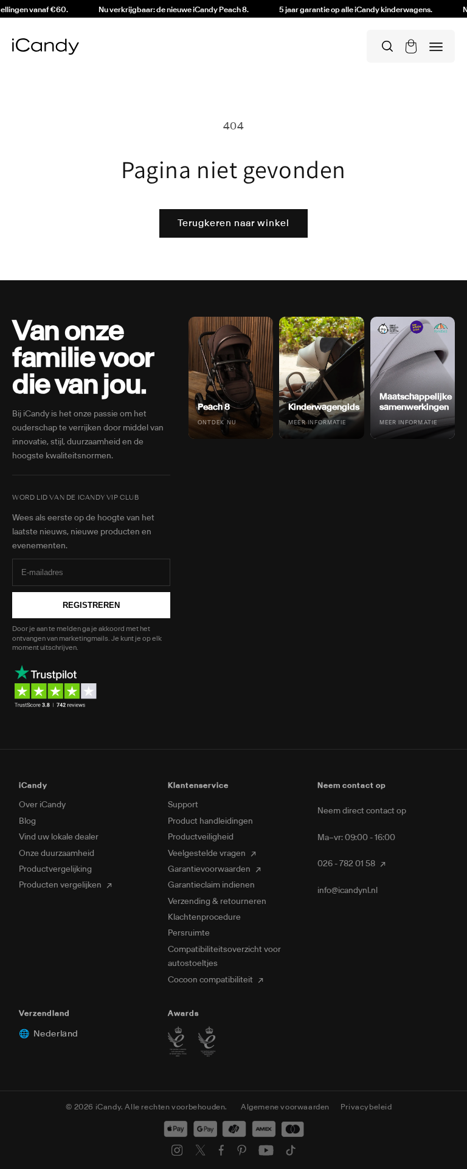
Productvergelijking (55, 869)
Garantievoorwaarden (210, 869)
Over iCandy (42, 804)
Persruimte (189, 933)
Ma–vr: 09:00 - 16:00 (356, 837)
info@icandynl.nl (347, 890)
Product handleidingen (210, 821)
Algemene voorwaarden (285, 1106)
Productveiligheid (201, 837)
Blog (27, 821)
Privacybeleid (366, 1106)
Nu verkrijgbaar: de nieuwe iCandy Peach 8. (163, 9)
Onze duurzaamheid (56, 853)
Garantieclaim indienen (211, 885)
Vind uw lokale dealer (59, 837)
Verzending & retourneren (217, 901)
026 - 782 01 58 (347, 863)
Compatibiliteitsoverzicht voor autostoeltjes (224, 956)
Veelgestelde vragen (207, 853)
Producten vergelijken (61, 885)
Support (183, 804)
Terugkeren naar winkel (233, 223)
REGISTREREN (91, 605)
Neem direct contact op (361, 810)
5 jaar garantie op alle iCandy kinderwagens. (345, 9)
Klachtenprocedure (204, 917)
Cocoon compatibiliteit (211, 979)
